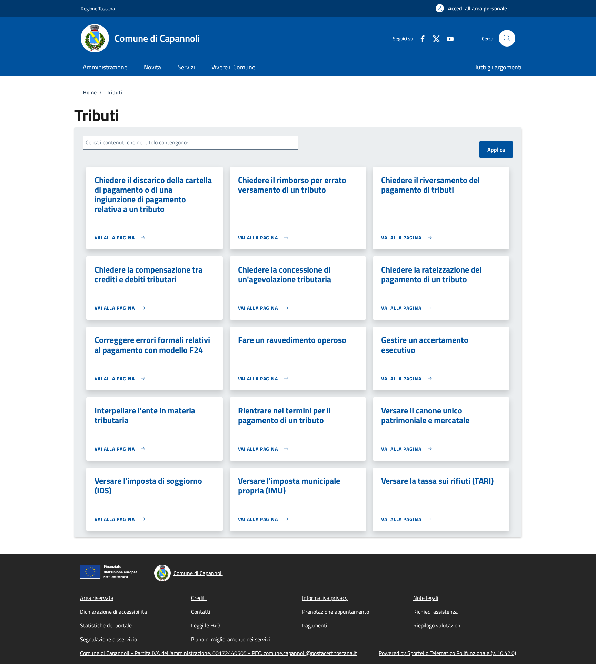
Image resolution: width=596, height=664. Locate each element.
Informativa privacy (325, 598)
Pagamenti (314, 625)
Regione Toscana (98, 8)
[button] (471, 8)
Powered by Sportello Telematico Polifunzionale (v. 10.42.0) (447, 653)
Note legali (425, 598)
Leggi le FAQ (205, 625)
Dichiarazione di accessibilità (113, 611)
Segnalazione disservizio (108, 639)
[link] (122, 237)
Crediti (199, 598)
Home (90, 92)
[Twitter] (433, 38)
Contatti (200, 611)
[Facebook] (420, 38)
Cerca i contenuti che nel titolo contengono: (137, 142)
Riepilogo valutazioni (437, 625)
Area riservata (96, 598)
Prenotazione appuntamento (335, 611)
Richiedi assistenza (435, 611)
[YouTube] (447, 38)
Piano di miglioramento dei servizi (230, 639)
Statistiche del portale (106, 625)
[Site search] (507, 38)
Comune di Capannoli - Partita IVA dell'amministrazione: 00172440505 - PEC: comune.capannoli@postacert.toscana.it (218, 653)
